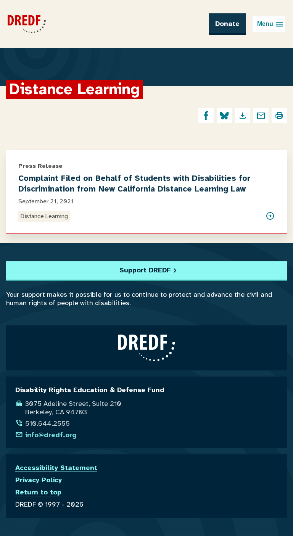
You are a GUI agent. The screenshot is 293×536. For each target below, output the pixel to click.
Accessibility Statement (56, 468)
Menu (265, 24)
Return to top (38, 492)
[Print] (279, 115)
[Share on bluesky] (224, 115)
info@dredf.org (51, 435)
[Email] (261, 115)
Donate (227, 23)
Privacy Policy (38, 480)
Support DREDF (145, 270)
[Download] (242, 115)
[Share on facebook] (206, 115)
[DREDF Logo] (27, 24)
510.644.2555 (47, 423)
